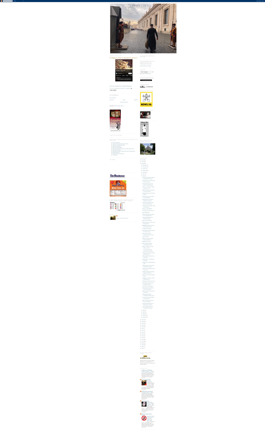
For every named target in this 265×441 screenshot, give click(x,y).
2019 (143, 326)
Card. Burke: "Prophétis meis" (150, 381)
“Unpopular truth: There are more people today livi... (148, 253)
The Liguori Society (145, 401)
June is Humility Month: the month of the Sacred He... (147, 307)
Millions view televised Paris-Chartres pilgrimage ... (147, 239)
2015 (143, 334)
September (145, 170)
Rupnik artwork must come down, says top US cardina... (148, 190)
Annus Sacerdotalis (116, 142)
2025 (143, 161)
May (144, 310)
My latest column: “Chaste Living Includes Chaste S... (148, 181)
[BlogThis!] (111, 90)
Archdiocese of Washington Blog (118, 145)
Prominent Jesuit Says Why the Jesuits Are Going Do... (148, 288)
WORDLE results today (146, 241)
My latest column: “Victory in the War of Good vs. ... (148, 223)
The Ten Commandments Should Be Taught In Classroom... (148, 178)
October (144, 168)
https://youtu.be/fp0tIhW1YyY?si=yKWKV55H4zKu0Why (121, 86)
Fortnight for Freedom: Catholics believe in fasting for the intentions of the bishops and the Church (150, 419)
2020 (143, 325)
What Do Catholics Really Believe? (147, 414)
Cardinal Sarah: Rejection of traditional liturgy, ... (147, 218)
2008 (143, 346)
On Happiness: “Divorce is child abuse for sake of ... (148, 278)
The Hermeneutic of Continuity (118, 153)
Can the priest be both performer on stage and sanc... (148, 298)
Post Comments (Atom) (119, 105)
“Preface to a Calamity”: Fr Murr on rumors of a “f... (148, 187)
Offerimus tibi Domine (116, 150)
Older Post (136, 99)
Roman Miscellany (116, 152)
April (144, 312)
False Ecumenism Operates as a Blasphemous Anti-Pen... (148, 304)
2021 (143, 323)
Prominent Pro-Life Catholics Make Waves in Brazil (147, 200)
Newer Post (112, 99)
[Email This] (110, 90)
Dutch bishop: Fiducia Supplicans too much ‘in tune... (148, 231)
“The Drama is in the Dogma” (147, 286)
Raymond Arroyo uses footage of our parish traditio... (148, 197)
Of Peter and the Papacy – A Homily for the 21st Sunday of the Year (148, 372)
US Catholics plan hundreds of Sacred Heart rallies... (148, 283)
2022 (143, 321)
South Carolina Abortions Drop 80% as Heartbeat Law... (148, 215)
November (145, 166)
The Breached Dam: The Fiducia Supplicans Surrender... (148, 272)
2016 (143, 332)
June (144, 175)
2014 (143, 335)
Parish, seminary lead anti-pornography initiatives (147, 244)
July (143, 174)
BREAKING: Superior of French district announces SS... (148, 226)
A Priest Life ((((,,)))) (143, 6)
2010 (143, 343)
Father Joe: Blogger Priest (117, 147)
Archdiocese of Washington (147, 370)
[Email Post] (131, 88)
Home (124, 99)
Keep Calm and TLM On (146, 220)
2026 (143, 160)
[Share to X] (113, 90)
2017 (143, 330)
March (144, 313)
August (144, 172)
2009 (143, 344)
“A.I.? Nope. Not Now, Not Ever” (148, 210)
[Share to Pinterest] (115, 90)
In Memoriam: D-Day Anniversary (148, 281)
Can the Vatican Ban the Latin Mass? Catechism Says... (148, 203)
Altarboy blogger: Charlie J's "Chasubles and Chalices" (150, 403)
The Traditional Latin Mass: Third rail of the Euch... (148, 206)
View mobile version (124, 102)
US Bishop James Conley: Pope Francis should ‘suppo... (148, 266)
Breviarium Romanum (146, 379)
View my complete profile (122, 218)
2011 (143, 341)
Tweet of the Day (145, 236)
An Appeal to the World (146, 228)
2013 (143, 337)
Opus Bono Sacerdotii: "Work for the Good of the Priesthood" (123, 151)
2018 (143, 328)
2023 (143, 319)
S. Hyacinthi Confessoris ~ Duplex (147, 392)
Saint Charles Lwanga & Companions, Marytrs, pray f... (148, 294)
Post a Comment (113, 97)
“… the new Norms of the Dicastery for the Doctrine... (147, 250)
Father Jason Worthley (116, 146)
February (144, 315)
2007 (143, 348)
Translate (149, 73)
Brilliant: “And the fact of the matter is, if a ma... (147, 247)
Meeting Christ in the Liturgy (145, 65)
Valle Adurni (114, 155)
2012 (143, 339)
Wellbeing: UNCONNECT (147, 208)
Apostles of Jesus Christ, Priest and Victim (120, 143)
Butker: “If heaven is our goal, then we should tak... (148, 301)
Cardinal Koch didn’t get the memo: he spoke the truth (147, 184)
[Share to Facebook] (114, 90)
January (144, 317)
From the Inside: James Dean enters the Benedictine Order (123, 148)
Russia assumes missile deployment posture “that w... (148, 234)
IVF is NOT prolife (145, 212)
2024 (143, 163)
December (145, 165)
